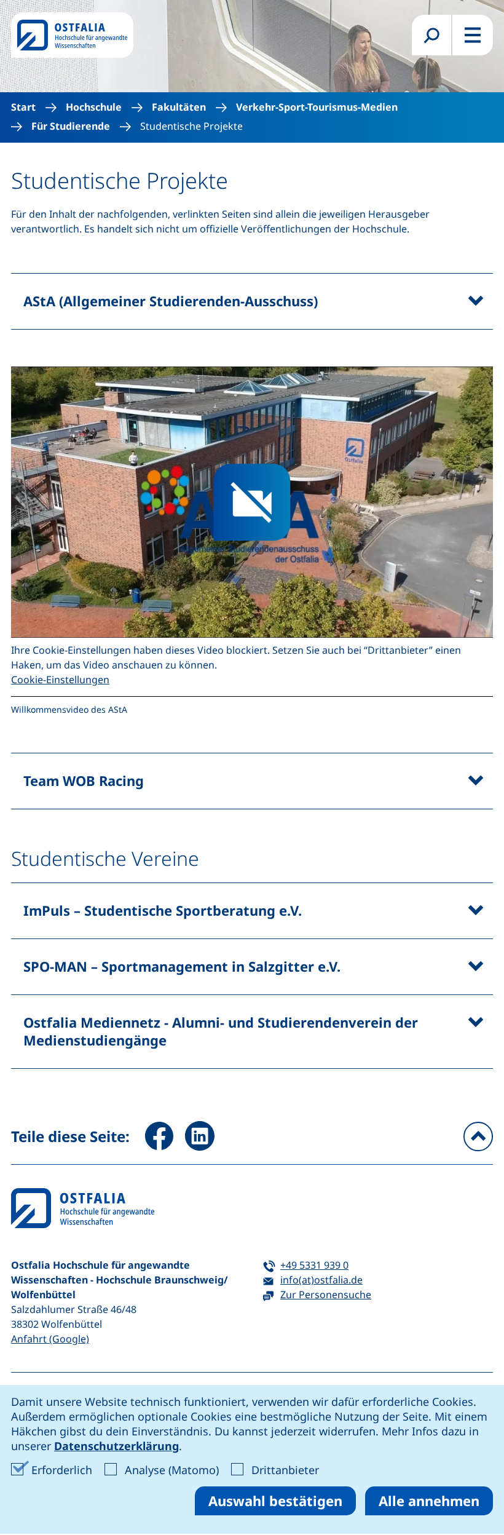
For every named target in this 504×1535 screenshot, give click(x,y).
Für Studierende (70, 126)
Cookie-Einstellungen (60, 679)
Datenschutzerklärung (116, 1445)
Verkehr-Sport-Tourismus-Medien (317, 107)
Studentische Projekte (191, 126)
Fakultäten (179, 107)
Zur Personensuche (325, 1294)
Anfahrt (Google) (50, 1339)
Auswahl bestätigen (275, 1500)
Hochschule (94, 107)
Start (23, 107)
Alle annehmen (429, 1500)
